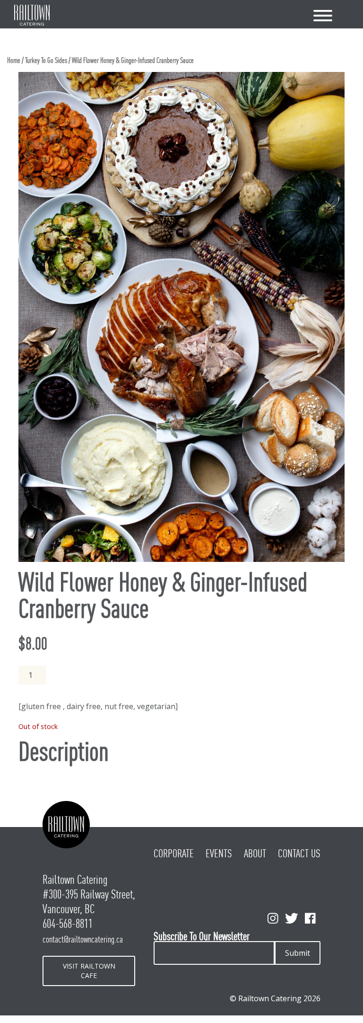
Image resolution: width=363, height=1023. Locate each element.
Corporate (174, 853)
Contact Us (299, 853)
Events (219, 853)
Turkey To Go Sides (46, 60)
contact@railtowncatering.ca (83, 939)
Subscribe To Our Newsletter (202, 936)
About (255, 853)
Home (13, 60)
